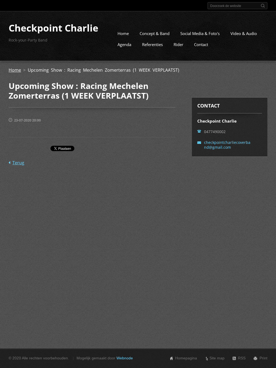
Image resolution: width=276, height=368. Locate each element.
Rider (178, 44)
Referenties (152, 44)
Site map (217, 358)
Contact (201, 44)
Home (123, 33)
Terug (18, 163)
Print (263, 358)
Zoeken (263, 6)
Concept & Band (155, 33)
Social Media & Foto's (200, 33)
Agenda (124, 44)
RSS (242, 358)
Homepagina (186, 358)
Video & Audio (243, 33)
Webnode (124, 358)
